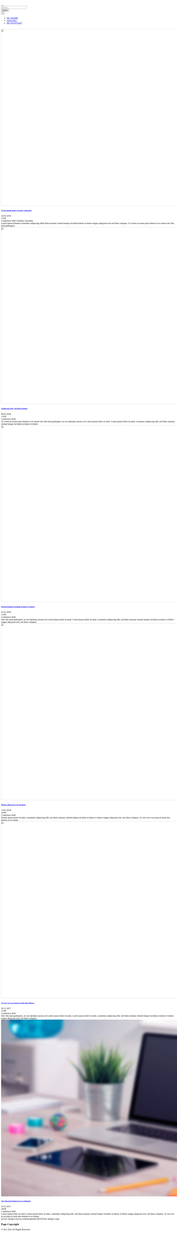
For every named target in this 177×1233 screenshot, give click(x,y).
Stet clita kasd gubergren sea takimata (16, 1201)
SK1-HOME (12, 18)
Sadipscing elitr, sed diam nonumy (14, 408)
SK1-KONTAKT (14, 23)
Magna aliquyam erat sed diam (13, 805)
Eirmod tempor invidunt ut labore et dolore (18, 607)
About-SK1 (12, 20)
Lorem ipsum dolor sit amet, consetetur (16, 210)
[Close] (2, 5)
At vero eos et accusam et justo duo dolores (17, 1003)
